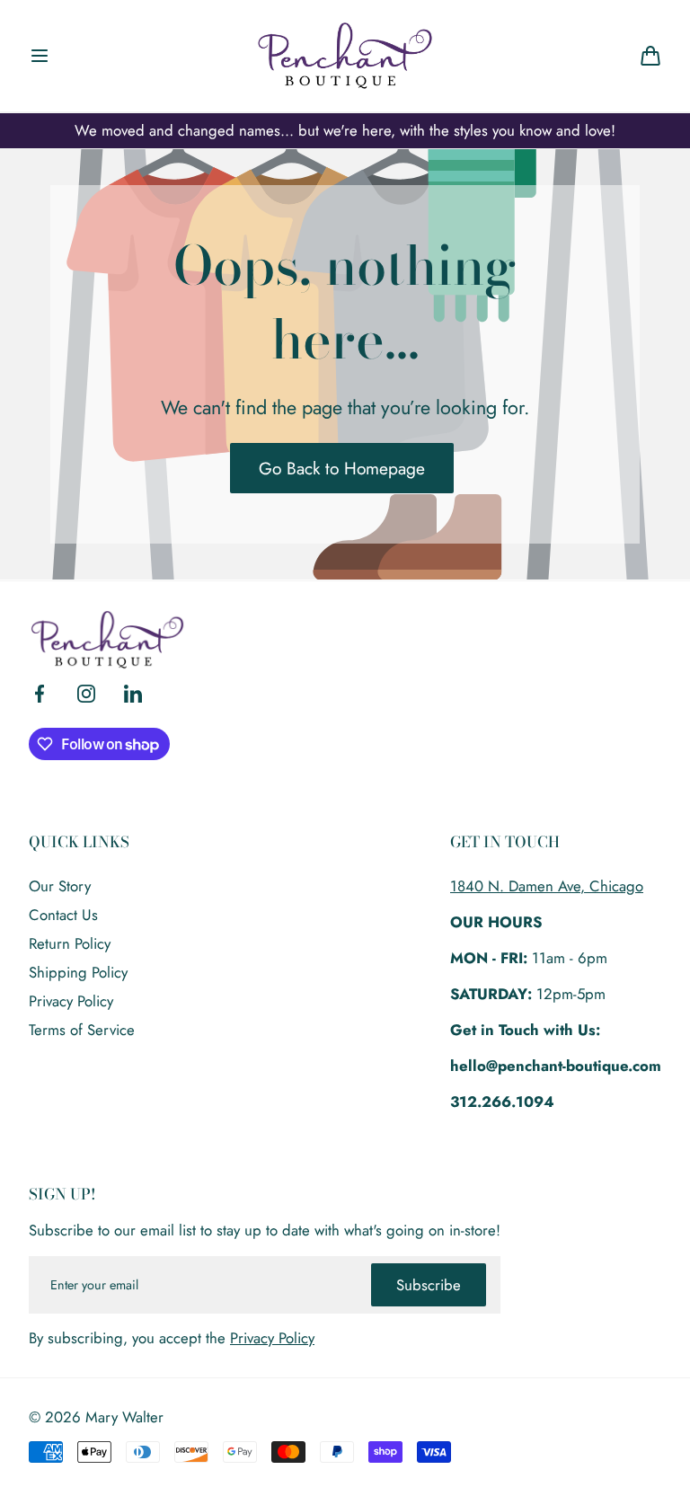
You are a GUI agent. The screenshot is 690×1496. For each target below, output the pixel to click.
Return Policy (70, 943)
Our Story (60, 886)
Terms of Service (82, 1029)
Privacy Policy (71, 1001)
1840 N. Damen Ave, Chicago (546, 886)
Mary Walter (124, 1417)
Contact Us (63, 914)
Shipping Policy (78, 972)
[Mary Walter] (345, 56)
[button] (39, 55)
